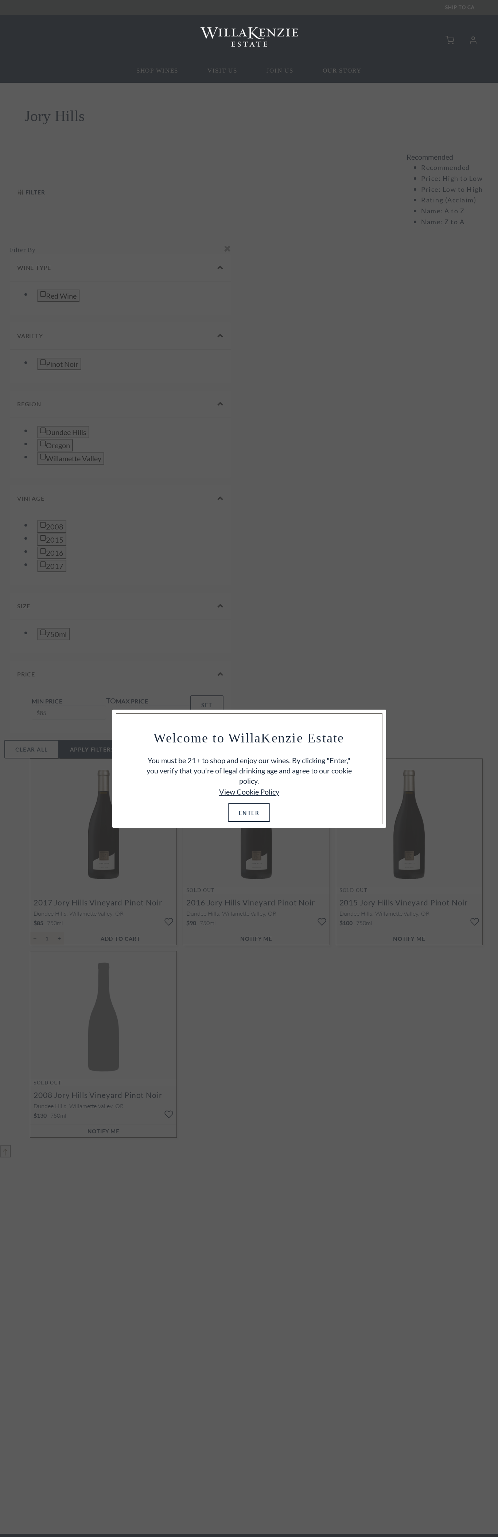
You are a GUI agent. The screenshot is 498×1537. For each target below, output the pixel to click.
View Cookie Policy (249, 791)
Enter (249, 812)
